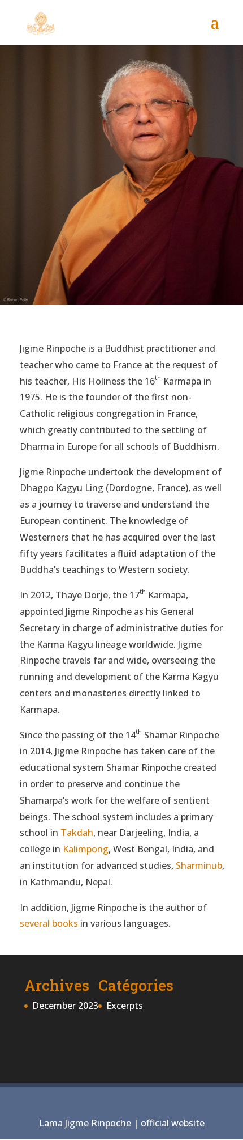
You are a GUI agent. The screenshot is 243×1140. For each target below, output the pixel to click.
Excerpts (124, 1005)
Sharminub (199, 865)
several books (49, 923)
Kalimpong (86, 849)
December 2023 (65, 1005)
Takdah (76, 832)
